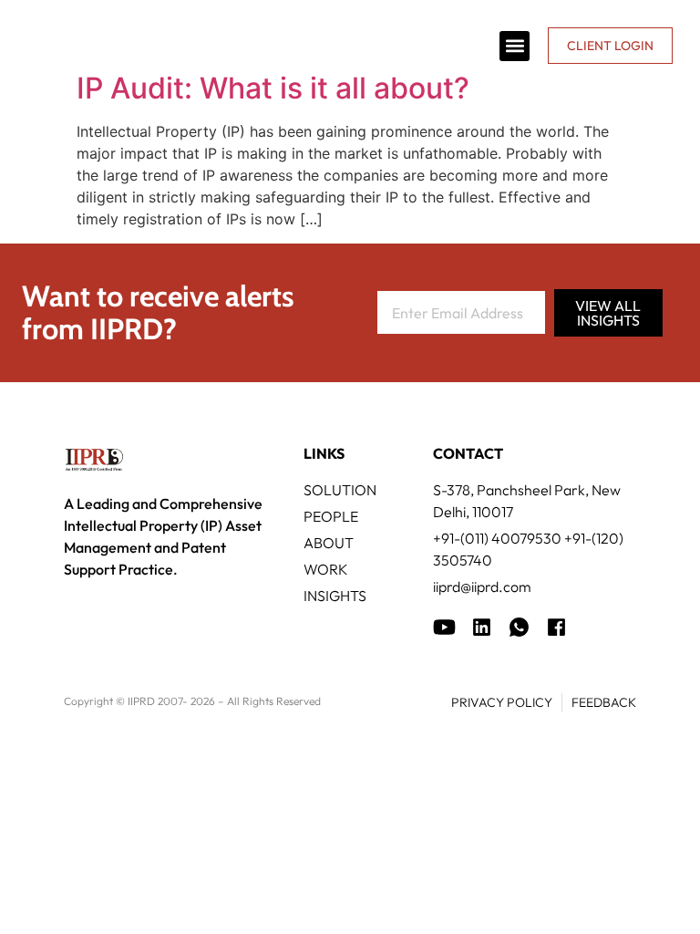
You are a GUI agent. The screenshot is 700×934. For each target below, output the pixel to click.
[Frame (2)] (556, 627)
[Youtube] (444, 627)
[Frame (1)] (481, 627)
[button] (514, 46)
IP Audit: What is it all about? (273, 88)
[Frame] (519, 627)
